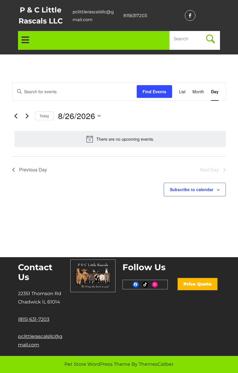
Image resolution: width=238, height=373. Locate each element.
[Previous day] (15, 115)
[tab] (25, 40)
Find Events (154, 91)
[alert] (120, 139)
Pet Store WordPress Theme (97, 364)
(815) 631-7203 (33, 319)
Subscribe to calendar (191, 189)
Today (44, 115)
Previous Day (33, 169)
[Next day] (27, 115)
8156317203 (135, 15)
